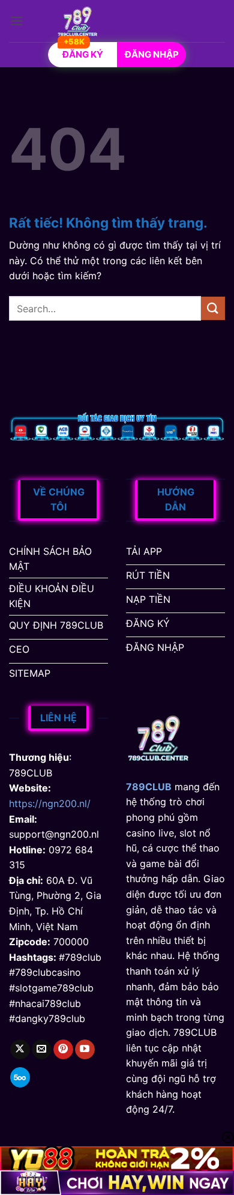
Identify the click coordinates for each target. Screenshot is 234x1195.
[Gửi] (213, 308)
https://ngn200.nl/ (50, 803)
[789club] (77, 21)
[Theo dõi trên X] (20, 1049)
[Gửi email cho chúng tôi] (42, 1049)
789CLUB (149, 787)
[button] (16, 20)
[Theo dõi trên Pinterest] (63, 1049)
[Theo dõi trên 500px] (20, 1077)
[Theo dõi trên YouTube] (85, 1049)
